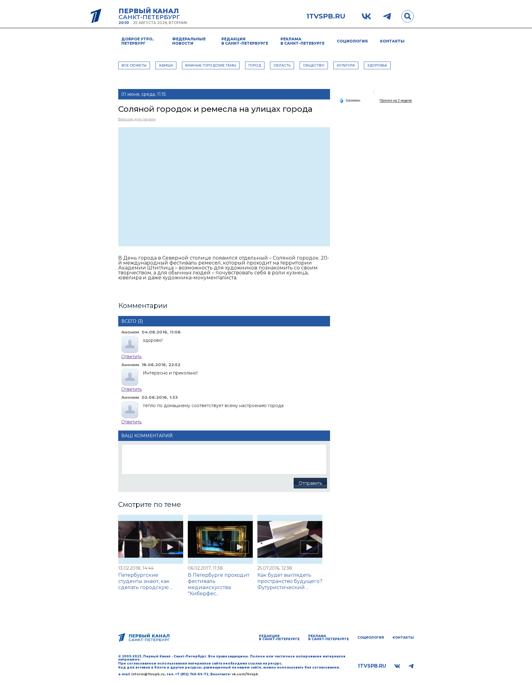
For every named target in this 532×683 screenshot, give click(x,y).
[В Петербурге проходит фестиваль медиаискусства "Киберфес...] (220, 539)
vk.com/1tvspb (245, 674)
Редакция (244, 41)
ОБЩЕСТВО (313, 65)
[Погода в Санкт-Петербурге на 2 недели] (396, 101)
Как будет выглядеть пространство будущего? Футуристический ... (289, 581)
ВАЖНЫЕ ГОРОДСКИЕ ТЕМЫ (210, 65)
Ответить (131, 356)
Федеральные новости (189, 41)
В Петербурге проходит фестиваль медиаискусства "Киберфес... (218, 584)
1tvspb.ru (325, 16)
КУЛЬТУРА (346, 65)
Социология (352, 41)
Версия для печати (136, 119)
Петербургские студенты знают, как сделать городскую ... (145, 581)
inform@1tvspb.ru (148, 674)
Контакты (392, 41)
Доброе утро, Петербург (137, 41)
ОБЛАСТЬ (282, 65)
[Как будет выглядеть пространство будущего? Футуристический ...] (289, 539)
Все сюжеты (134, 65)
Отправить (310, 483)
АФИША (166, 65)
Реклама (302, 41)
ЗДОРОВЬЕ (377, 65)
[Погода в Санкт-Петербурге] (376, 95)
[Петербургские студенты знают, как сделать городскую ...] (150, 539)
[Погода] (350, 100)
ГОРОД (254, 65)
